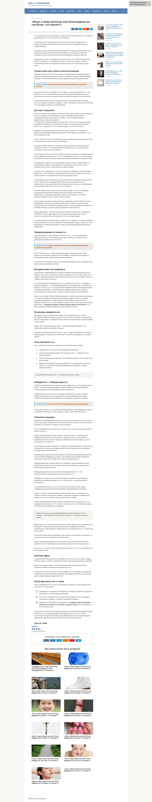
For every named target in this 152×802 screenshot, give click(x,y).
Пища (79, 11)
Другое (114, 11)
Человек (53, 11)
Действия (70, 11)
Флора (87, 11)
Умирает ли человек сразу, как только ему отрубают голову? (114, 63)
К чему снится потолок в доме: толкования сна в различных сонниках (113, 81)
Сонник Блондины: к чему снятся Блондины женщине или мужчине (113, 72)
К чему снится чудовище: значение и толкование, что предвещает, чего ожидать (114, 36)
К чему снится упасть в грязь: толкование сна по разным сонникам (113, 45)
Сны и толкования (38, 3)
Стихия (106, 11)
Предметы (43, 11)
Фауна (62, 11)
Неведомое (96, 11)
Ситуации (33, 11)
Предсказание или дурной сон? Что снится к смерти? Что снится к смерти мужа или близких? (114, 55)
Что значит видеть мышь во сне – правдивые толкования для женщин (113, 26)
